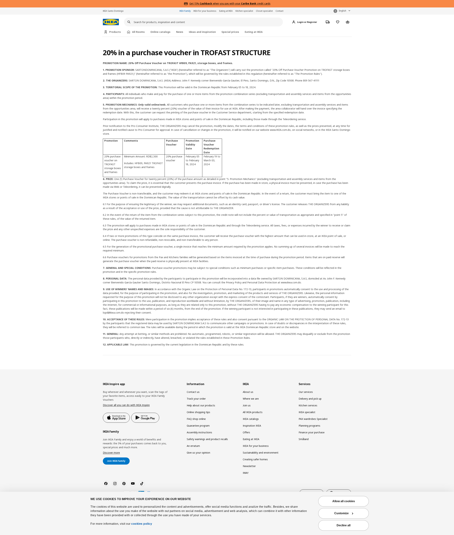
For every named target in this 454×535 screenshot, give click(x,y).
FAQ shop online (196, 419)
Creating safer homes (255, 459)
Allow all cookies (343, 501)
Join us (247, 405)
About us (248, 392)
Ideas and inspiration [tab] (202, 32)
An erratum (193, 446)
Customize (341, 513)
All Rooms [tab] (138, 32)
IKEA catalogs (251, 419)
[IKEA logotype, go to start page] (111, 22)
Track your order (196, 398)
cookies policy (141, 523)
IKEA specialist (307, 412)
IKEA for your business (204, 10)
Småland (304, 439)
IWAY (245, 472)
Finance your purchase (312, 432)
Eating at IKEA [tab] (254, 32)
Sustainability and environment (260, 452)
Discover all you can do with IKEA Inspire (126, 405)
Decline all (343, 525)
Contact (279, 10)
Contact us (193, 392)
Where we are (251, 398)
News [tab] (179, 32)
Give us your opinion (198, 452)
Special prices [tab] (230, 32)
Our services (306, 392)
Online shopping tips (198, 412)
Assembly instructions (199, 432)
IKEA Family (185, 10)
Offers (246, 432)
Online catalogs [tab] (160, 32)
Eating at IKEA (226, 10)
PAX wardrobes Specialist (313, 419)
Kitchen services (308, 405)
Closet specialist (264, 10)
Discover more (111, 452)
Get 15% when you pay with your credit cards (229, 3)
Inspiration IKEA (252, 425)
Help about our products (201, 405)
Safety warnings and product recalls (207, 439)
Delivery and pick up (310, 398)
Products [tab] (115, 32)
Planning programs (309, 425)
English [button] (342, 10)
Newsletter (249, 466)
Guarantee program (198, 425)
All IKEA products (252, 412)
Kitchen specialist (244, 10)
